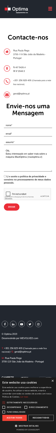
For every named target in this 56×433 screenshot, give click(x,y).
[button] (28, 425)
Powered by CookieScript (28, 429)
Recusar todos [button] (41, 417)
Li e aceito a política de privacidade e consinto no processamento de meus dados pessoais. (27, 179)
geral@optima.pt (22, 351)
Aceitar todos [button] (14, 417)
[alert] (28, 405)
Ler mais (24, 396)
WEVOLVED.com (29, 338)
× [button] (52, 381)
